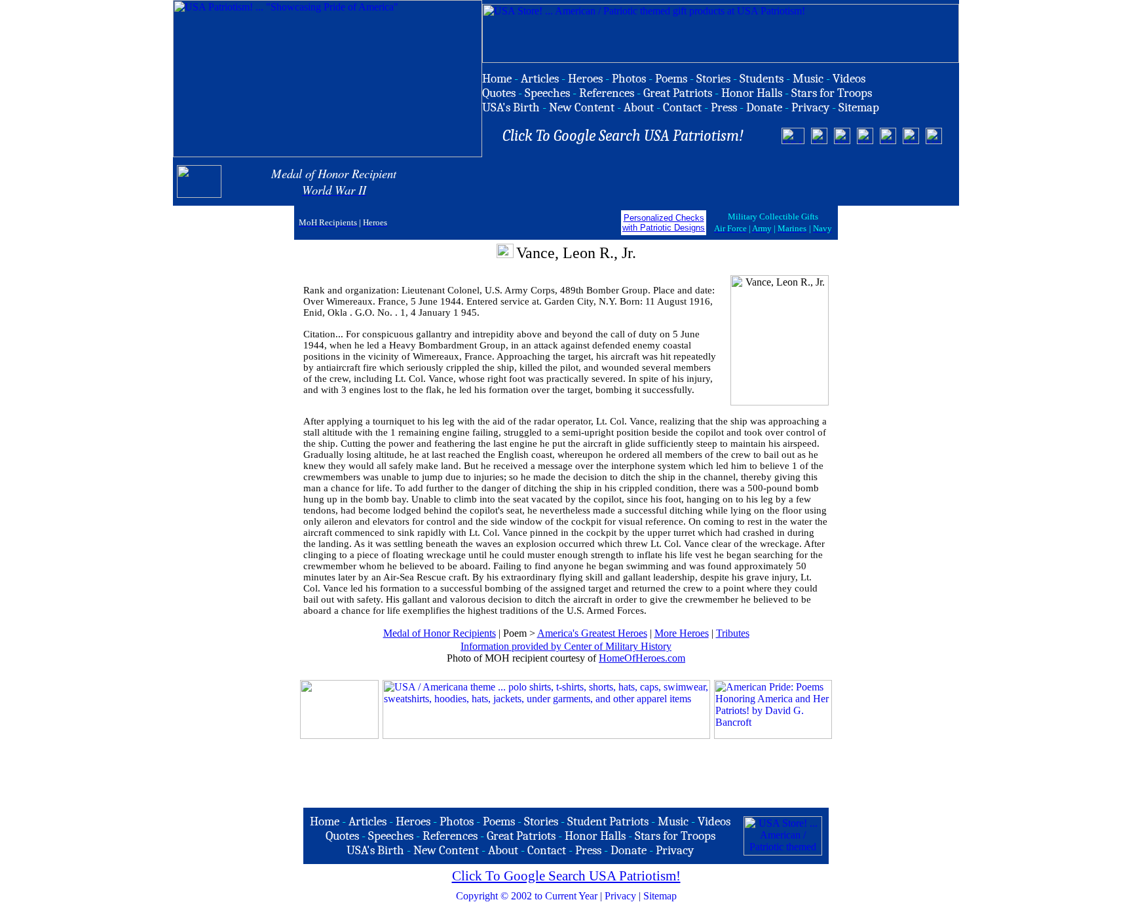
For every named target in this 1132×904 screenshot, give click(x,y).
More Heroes (681, 633)
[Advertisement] (801, 181)
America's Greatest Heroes (592, 633)
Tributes (732, 633)
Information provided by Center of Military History (566, 646)
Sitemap (660, 895)
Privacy (620, 895)
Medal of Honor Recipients (439, 633)
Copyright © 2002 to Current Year (526, 895)
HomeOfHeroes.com (642, 658)
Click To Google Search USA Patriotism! (566, 876)
